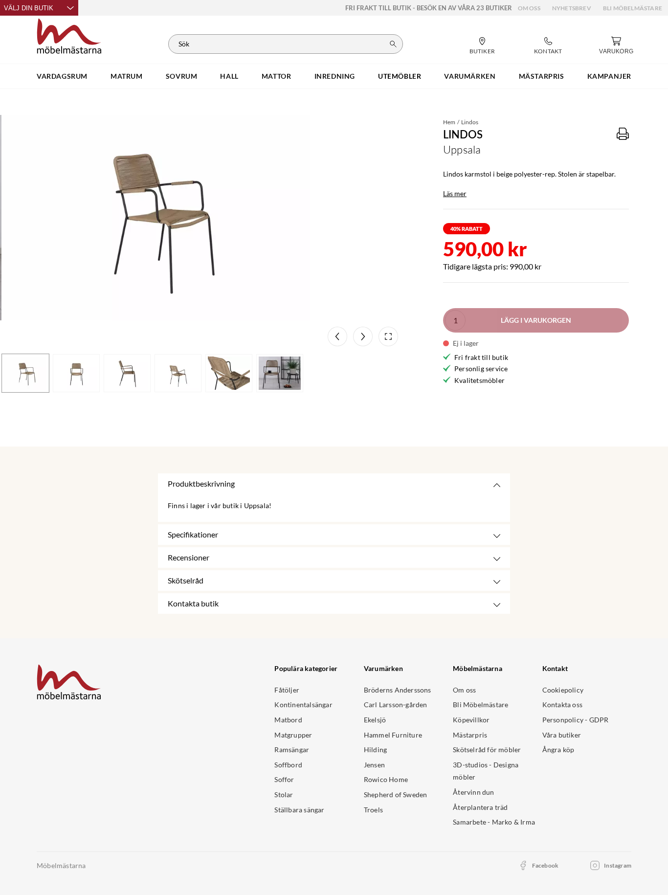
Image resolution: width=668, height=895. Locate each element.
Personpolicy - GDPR (575, 720)
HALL (229, 76)
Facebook (545, 865)
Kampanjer (609, 76)
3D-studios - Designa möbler (485, 771)
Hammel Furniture (393, 735)
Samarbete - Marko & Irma (494, 822)
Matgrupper (293, 735)
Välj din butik (28, 8)
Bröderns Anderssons (397, 690)
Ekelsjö (375, 720)
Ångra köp (558, 749)
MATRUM (127, 76)
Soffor (284, 779)
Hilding (375, 749)
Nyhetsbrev (571, 8)
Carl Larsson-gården (395, 704)
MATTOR (276, 76)
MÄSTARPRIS (541, 76)
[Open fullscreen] (388, 336)
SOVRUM (182, 76)
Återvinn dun (473, 792)
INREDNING (334, 76)
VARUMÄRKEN (469, 76)
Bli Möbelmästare (632, 8)
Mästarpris (470, 735)
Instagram (617, 865)
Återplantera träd (480, 807)
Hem (449, 122)
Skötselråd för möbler (487, 749)
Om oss (529, 8)
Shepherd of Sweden (395, 794)
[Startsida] (69, 35)
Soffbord (288, 765)
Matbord (288, 720)
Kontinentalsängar (303, 704)
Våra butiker (561, 735)
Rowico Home (386, 779)
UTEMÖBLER (399, 76)
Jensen (374, 765)
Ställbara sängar (299, 810)
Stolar (283, 794)
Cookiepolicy (562, 690)
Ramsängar (291, 749)
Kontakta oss (562, 704)
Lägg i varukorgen (536, 320)
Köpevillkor (471, 720)
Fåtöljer (286, 690)
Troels (373, 810)
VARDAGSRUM (62, 76)
